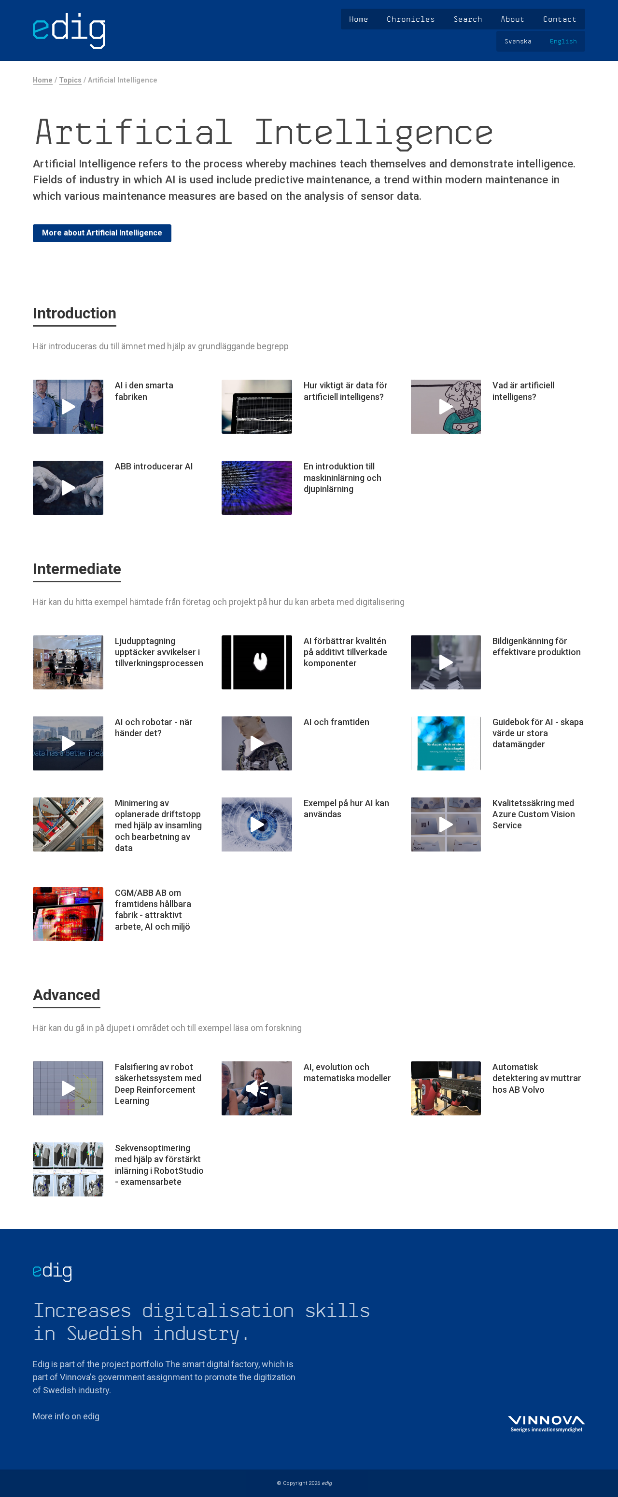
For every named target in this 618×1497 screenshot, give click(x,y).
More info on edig (66, 1416)
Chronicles (411, 19)
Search (467, 19)
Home (358, 19)
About (513, 19)
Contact (560, 19)
